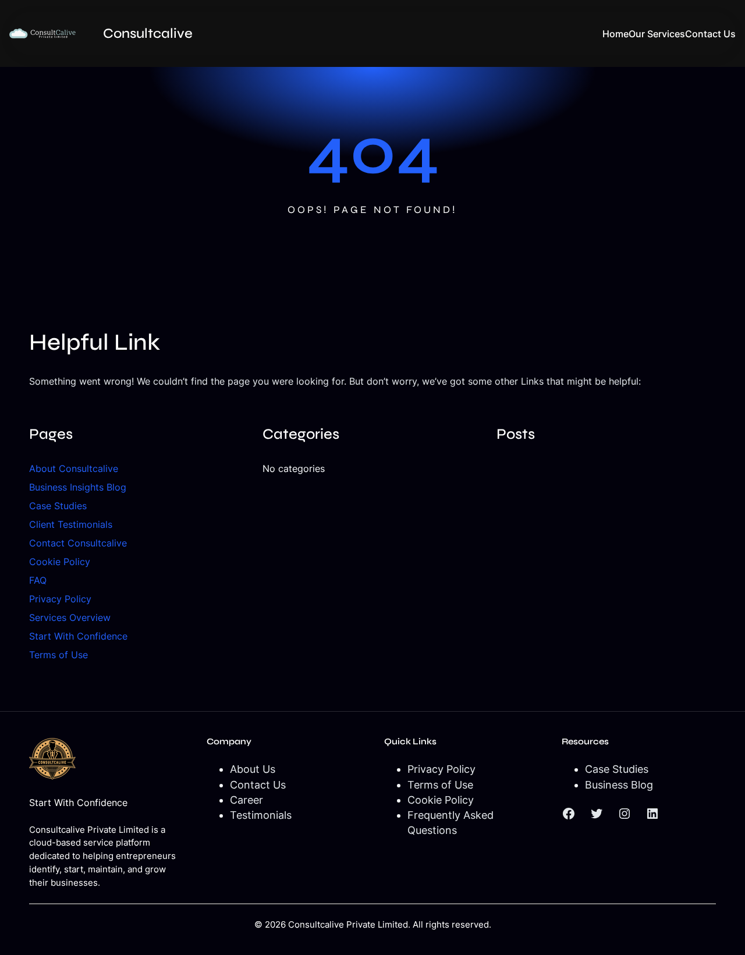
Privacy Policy (60, 599)
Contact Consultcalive (78, 543)
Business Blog (619, 785)
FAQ (38, 580)
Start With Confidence (78, 636)
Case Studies (58, 506)
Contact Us (258, 785)
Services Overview (70, 617)
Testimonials (261, 815)
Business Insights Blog (77, 487)
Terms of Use (58, 655)
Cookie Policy (59, 561)
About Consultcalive (73, 468)
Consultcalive (148, 33)
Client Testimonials (70, 524)
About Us (252, 769)
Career (246, 800)
